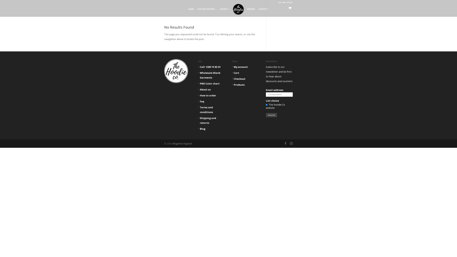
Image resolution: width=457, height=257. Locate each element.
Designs (251, 9)
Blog (202, 128)
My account (241, 67)
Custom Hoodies (206, 9)
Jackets (224, 9)
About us (205, 89)
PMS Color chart (210, 83)
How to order (208, 95)
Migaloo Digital (182, 143)
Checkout (239, 78)
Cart (236, 72)
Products (239, 84)
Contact (263, 9)
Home (191, 9)
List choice (272, 100)
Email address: (275, 90)
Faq (202, 101)
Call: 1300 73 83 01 (210, 67)
